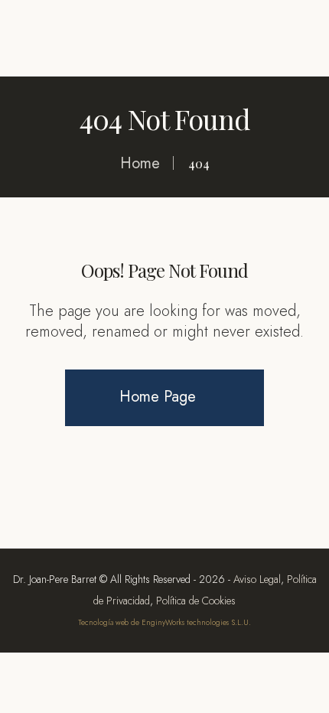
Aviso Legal (257, 579)
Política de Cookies (196, 600)
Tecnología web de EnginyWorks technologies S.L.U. (164, 622)
